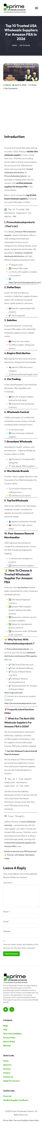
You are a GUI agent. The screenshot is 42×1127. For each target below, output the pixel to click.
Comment (8, 882)
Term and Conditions (21, 1120)
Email (6, 921)
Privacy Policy (8, 1120)
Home (14, 45)
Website (6, 931)
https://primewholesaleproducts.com (20, 703)
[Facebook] (5, 1009)
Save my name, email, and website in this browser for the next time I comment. (20, 946)
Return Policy (34, 1120)
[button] (36, 8)
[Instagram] (11, 1009)
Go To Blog (25, 45)
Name (6, 911)
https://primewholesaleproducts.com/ (25, 282)
